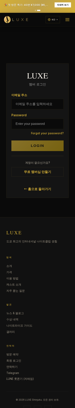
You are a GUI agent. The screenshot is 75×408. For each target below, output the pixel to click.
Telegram (12, 373)
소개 (9, 266)
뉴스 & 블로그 (15, 313)
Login (37, 146)
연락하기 (12, 366)
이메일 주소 (19, 95)
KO (53, 19)
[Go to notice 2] (38, 10)
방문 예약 (12, 354)
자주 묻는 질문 (15, 290)
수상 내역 (12, 319)
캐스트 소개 (13, 284)
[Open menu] (67, 19)
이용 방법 (12, 278)
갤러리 (10, 331)
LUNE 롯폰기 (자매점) (20, 378)
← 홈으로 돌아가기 (37, 189)
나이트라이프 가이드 (19, 325)
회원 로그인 (13, 360)
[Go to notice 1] (35, 10)
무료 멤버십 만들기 (37, 172)
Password (19, 115)
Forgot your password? (47, 133)
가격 (9, 272)
